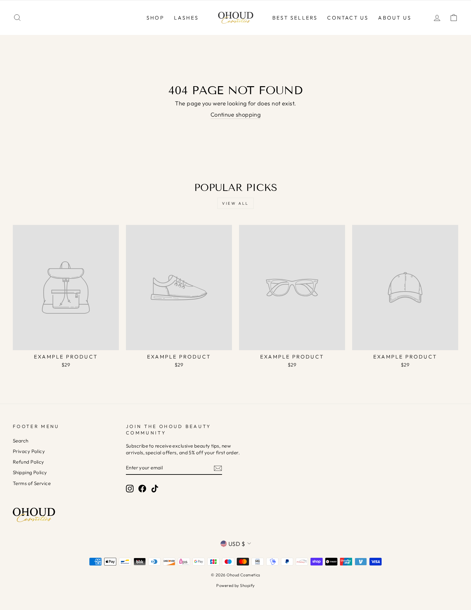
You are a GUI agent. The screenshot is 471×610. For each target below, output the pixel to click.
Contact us (347, 17)
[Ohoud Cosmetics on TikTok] (155, 488)
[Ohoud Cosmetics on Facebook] (142, 488)
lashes (186, 17)
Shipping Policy (30, 472)
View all (235, 203)
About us (394, 17)
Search (21, 441)
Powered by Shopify (235, 585)
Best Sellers (295, 17)
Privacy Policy (29, 451)
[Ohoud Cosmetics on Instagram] (130, 488)
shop (155, 17)
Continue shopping (236, 114)
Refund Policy (28, 462)
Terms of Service (32, 483)
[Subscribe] (218, 468)
